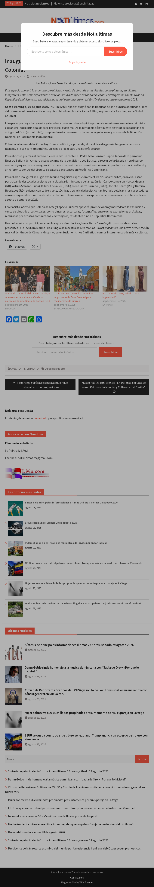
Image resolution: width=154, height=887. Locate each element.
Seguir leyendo (77, 62)
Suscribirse (116, 51)
